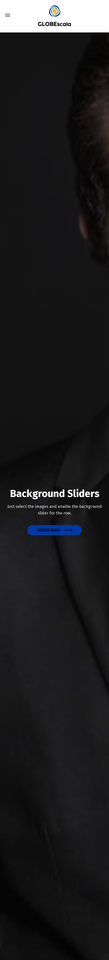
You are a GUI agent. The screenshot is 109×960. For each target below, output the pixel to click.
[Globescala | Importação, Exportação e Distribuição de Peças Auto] (54, 15)
